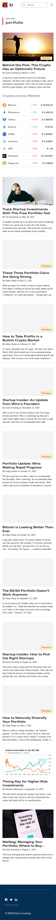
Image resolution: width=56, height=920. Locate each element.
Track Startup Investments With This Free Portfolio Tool (26, 211)
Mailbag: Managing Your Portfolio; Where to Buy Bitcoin (22, 845)
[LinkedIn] (16, 899)
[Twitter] (11, 899)
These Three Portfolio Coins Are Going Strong (25, 275)
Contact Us (11, 904)
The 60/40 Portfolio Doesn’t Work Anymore (25, 592)
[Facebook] (6, 899)
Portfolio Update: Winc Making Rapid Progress (21, 465)
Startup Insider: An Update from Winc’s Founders (25, 402)
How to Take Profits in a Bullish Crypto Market (22, 338)
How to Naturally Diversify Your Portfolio (24, 719)
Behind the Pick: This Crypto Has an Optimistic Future (26, 67)
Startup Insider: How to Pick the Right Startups (26, 656)
